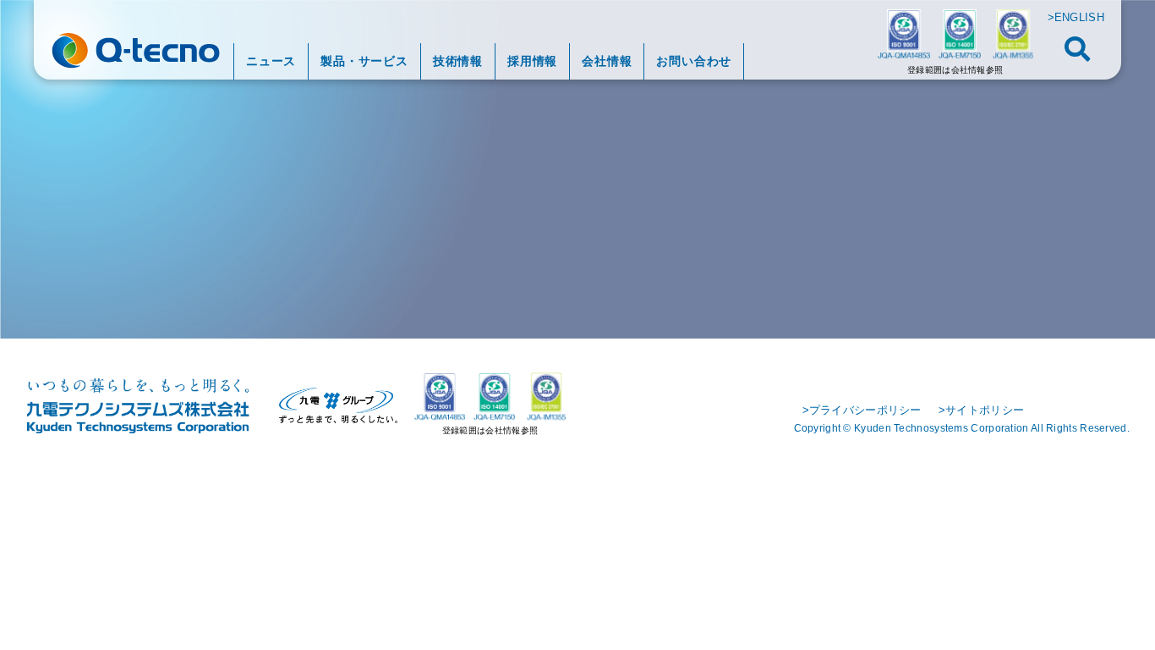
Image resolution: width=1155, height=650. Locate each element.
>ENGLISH (1076, 17)
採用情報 (532, 61)
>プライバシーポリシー (862, 410)
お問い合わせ (693, 61)
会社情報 (607, 61)
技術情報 (458, 61)
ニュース (271, 61)
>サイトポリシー (981, 410)
